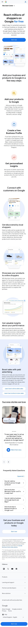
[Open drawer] (2, 2)
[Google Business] (5, 2)
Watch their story (14, 450)
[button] (14, 483)
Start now (14, 531)
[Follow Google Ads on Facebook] (16, 569)
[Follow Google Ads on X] (8, 569)
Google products (17, 609)
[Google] (5, 606)
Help (5, 614)
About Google (6, 609)
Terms (10, 611)
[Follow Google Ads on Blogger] (4, 569)
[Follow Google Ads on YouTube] (12, 569)
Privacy (4, 611)
